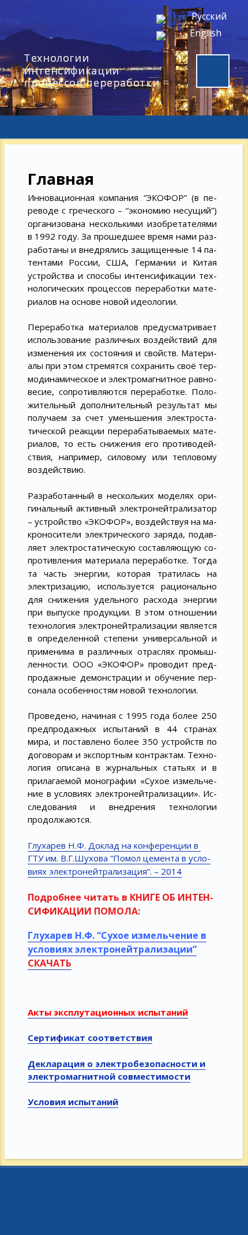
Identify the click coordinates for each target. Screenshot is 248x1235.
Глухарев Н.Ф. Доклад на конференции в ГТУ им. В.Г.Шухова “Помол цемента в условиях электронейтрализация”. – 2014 (119, 858)
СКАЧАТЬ (50, 963)
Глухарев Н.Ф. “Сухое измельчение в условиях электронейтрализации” (117, 942)
